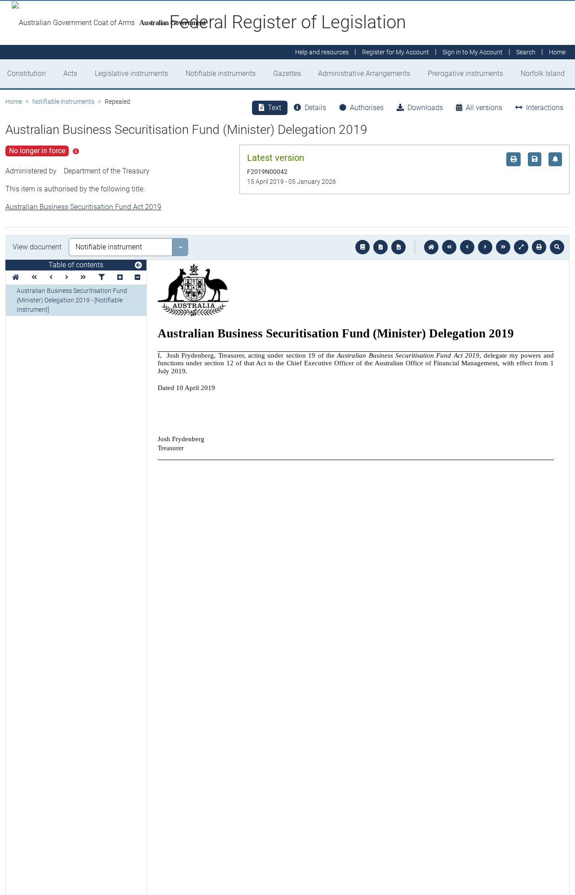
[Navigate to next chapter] (503, 247)
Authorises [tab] (367, 107)
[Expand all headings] (120, 277)
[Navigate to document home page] (15, 277)
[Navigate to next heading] (66, 277)
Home (13, 101)
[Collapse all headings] (137, 277)
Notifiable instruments (221, 73)
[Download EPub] (362, 247)
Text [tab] (274, 107)
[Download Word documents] (398, 247)
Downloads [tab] (425, 107)
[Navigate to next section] (485, 247)
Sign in (472, 52)
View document (37, 247)
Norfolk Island (543, 73)
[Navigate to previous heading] (51, 277)
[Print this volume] (539, 247)
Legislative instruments (131, 73)
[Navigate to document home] (431, 247)
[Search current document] (557, 247)
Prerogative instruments (465, 73)
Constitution (26, 73)
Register (395, 52)
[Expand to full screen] (521, 247)
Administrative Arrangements (364, 73)
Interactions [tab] (544, 107)
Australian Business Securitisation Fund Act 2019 (83, 207)
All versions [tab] (484, 107)
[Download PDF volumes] (380, 247)
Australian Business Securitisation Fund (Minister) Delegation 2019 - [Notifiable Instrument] (72, 300)
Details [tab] (315, 107)
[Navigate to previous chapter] (449, 247)
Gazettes (287, 73)
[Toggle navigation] (138, 265)
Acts (70, 73)
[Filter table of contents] (101, 277)
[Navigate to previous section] (467, 247)
